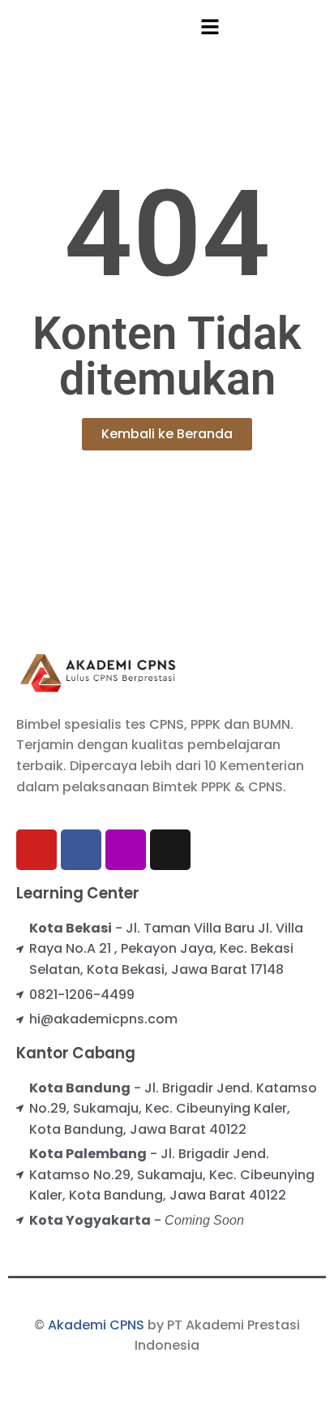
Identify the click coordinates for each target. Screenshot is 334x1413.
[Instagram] (125, 849)
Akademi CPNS (96, 1325)
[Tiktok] (170, 849)
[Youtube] (36, 849)
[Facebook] (81, 849)
